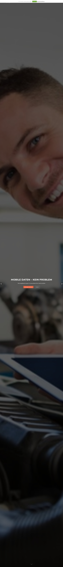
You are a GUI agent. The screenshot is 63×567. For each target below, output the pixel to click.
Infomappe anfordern (28, 286)
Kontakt (37, 286)
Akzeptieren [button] (34, 1)
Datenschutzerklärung (40, 1)
